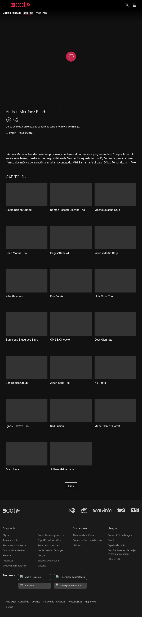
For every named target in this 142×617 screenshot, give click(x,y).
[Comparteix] (15, 119)
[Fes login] (134, 5)
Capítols (15, 177)
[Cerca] (128, 5)
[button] (36, 529)
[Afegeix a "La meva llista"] (8, 119)
